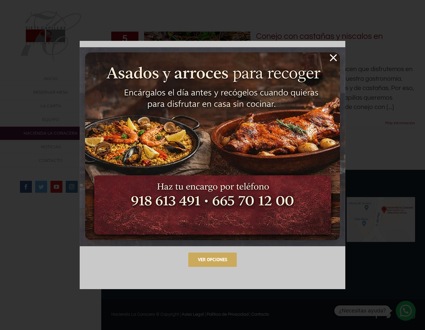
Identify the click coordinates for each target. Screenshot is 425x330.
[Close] (333, 58)
